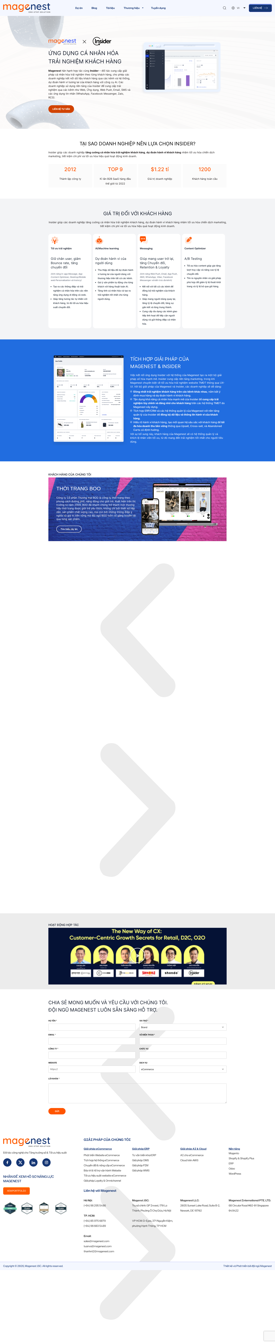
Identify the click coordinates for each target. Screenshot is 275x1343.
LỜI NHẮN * (54, 1079)
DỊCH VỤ (143, 1063)
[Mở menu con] (142, 8)
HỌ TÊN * (52, 1021)
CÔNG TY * (53, 1049)
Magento (234, 1153)
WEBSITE (52, 1063)
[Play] (137, 956)
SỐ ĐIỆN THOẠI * (147, 1035)
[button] (137, 631)
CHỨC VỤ (143, 1049)
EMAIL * (52, 1035)
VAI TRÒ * (143, 1021)
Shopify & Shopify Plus (241, 1158)
